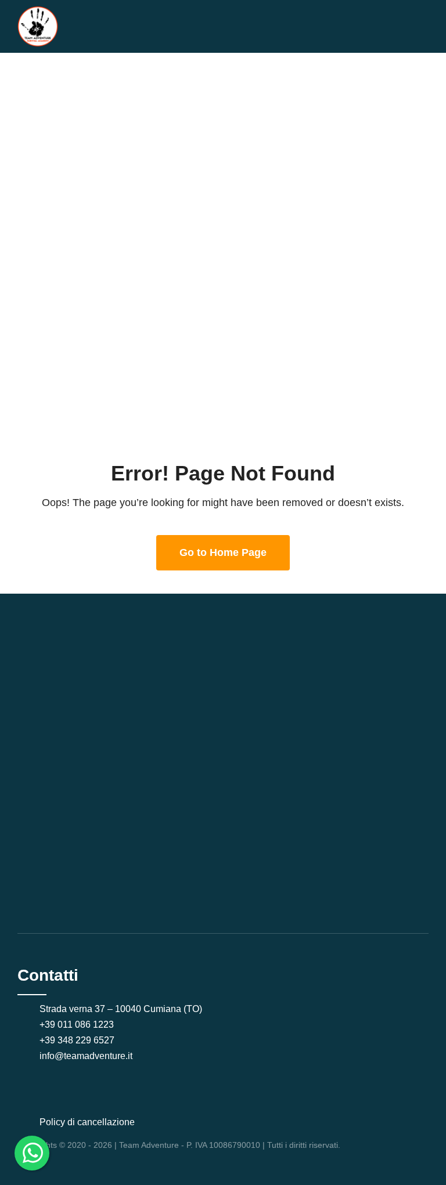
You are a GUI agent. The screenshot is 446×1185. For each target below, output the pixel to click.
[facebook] (20, 1080)
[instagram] (39, 1080)
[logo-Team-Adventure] (37, 11)
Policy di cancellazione (87, 1122)
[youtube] (58, 1080)
